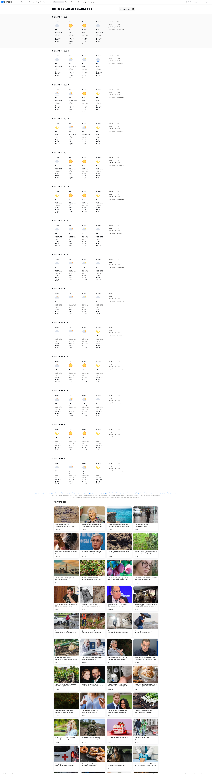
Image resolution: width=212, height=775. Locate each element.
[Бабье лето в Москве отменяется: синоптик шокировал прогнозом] (145, 518)
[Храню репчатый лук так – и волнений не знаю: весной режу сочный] (66, 651)
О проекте (149, 774)
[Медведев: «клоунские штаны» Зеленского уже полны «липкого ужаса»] (145, 651)
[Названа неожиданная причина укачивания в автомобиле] (119, 758)
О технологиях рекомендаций (177, 774)
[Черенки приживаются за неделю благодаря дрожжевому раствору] (66, 678)
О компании (8, 774)
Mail (3, 774)
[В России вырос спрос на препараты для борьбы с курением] (92, 705)
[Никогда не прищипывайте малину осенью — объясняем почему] (92, 572)
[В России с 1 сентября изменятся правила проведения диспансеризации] (92, 651)
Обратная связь (189, 774)
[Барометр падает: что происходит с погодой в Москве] (145, 731)
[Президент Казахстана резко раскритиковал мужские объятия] (92, 545)
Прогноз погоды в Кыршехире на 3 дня (46, 493)
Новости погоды (149, 493)
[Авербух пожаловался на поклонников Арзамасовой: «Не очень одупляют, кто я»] (92, 678)
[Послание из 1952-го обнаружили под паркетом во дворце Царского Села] (66, 518)
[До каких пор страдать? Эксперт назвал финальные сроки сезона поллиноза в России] (66, 731)
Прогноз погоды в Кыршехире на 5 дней (73, 493)
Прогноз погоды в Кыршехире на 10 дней (128, 493)
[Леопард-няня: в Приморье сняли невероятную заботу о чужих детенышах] (145, 545)
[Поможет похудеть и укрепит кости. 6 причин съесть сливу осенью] (119, 572)
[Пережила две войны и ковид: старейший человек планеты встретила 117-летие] (92, 518)
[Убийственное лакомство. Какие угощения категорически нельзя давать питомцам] (66, 545)
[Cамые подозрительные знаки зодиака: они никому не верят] (119, 625)
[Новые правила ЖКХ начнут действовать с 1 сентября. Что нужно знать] (119, 678)
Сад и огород (160, 493)
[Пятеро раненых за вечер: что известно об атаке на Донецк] (66, 758)
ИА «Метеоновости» (206, 774)
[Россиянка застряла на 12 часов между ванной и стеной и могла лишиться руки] (145, 758)
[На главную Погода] (8, 2)
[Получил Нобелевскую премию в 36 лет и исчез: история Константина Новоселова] (66, 598)
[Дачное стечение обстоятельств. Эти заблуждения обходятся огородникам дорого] (92, 625)
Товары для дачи (172, 493)
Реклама (14, 774)
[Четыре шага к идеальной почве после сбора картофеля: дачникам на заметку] (119, 545)
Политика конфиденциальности (160, 774)
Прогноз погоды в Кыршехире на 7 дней (100, 493)
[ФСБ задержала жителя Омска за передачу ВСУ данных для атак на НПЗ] (145, 598)
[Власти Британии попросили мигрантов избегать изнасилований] (66, 572)
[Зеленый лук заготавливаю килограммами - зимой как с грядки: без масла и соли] (145, 705)
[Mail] (2, 2)
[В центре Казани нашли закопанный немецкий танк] (92, 598)
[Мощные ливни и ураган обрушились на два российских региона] (66, 625)
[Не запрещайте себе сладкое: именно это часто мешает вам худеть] (119, 731)
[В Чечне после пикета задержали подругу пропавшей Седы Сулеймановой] (145, 572)
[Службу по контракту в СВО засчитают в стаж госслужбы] (92, 731)
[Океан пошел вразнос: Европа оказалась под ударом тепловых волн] (119, 518)
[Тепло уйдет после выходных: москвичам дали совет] (145, 625)
